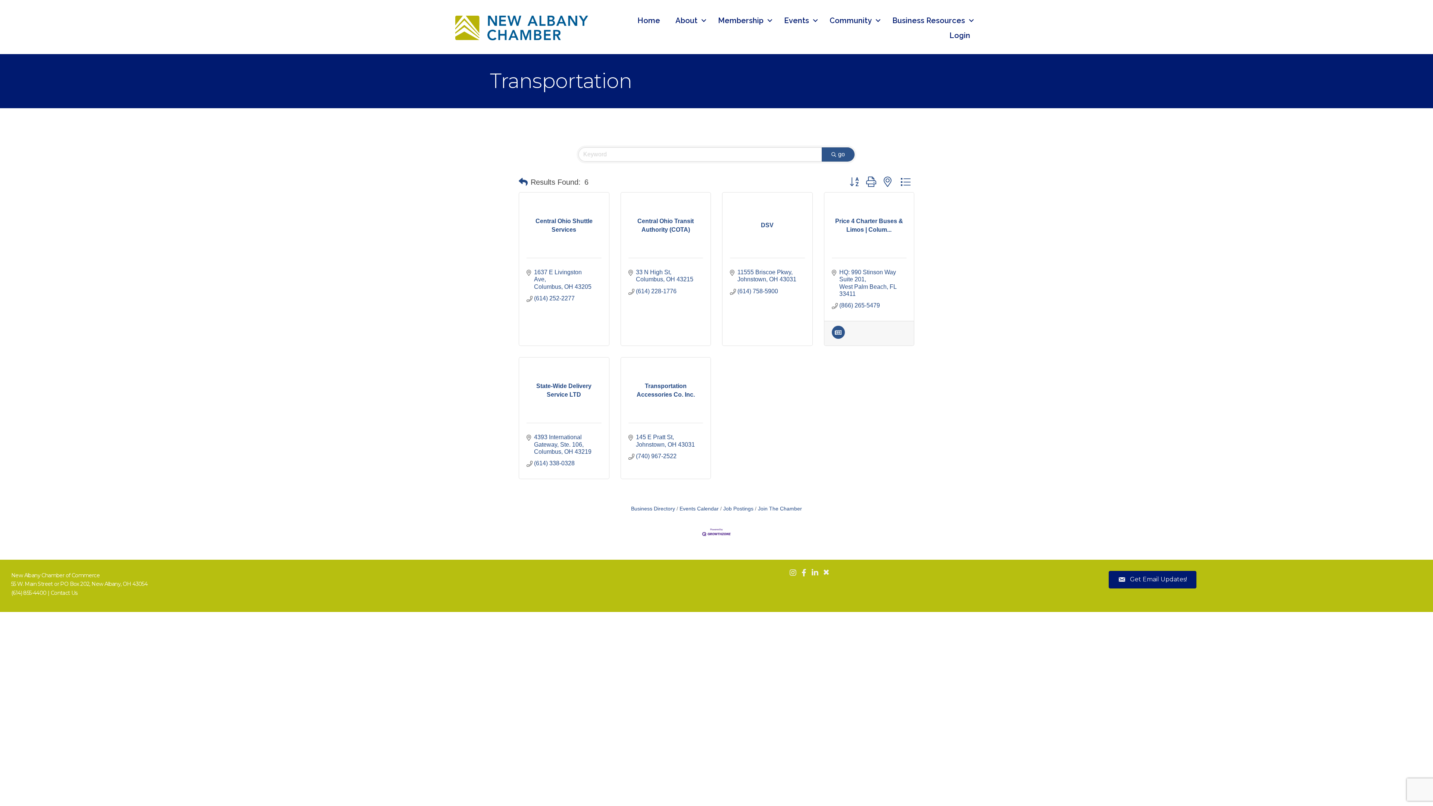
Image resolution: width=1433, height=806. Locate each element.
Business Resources (928, 20)
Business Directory (653, 509)
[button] (523, 182)
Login (959, 35)
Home (648, 20)
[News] (838, 337)
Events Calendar (699, 509)
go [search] (841, 154)
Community (851, 20)
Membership (741, 20)
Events (796, 20)
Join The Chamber (780, 509)
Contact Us (64, 593)
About (686, 20)
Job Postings (738, 509)
